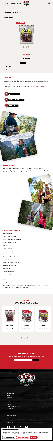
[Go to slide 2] (26, 47)
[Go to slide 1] (24, 47)
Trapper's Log (16, 3)
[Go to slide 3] (29, 47)
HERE (23, 433)
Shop (6, 3)
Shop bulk (8, 69)
